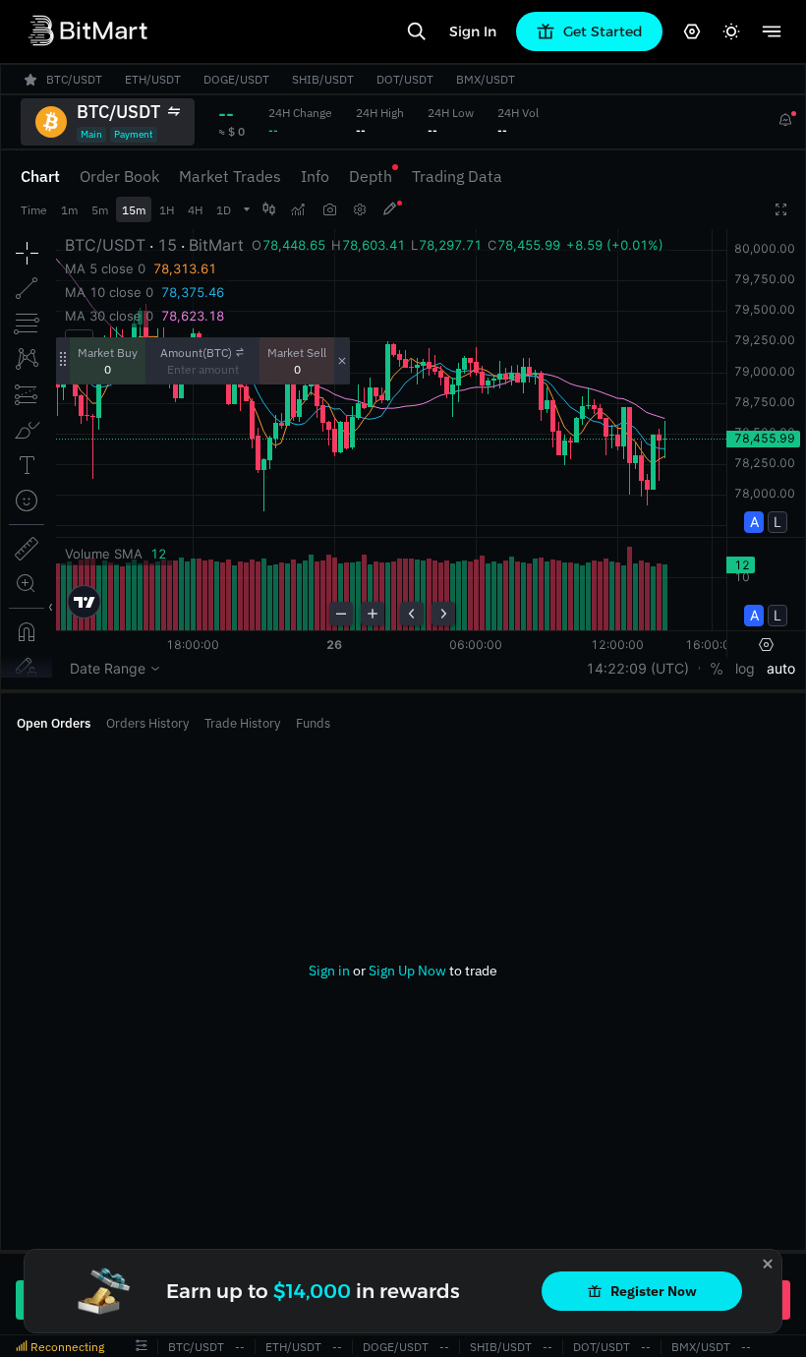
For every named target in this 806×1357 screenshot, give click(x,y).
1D (223, 210)
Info (315, 176)
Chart (40, 176)
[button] (141, 1346)
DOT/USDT (601, 1346)
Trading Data (457, 176)
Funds (313, 723)
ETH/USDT (293, 1346)
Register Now (653, 1291)
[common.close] (768, 1263)
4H (195, 210)
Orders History (147, 723)
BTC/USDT (196, 1346)
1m (69, 210)
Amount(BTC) (196, 352)
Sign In (472, 31)
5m (99, 210)
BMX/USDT (700, 1346)
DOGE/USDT (396, 1346)
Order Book (119, 176)
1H (166, 210)
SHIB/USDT (501, 1346)
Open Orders (53, 723)
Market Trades (230, 176)
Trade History (242, 723)
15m (133, 210)
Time (34, 210)
